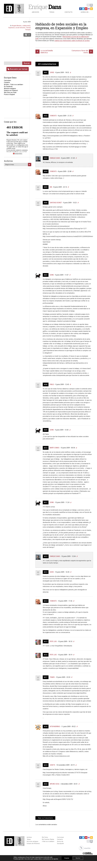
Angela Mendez (17, 25)
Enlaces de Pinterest (33, 843)
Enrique (44, 7)
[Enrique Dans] (14, 9)
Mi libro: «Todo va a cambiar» (13, 84)
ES (91, 5)
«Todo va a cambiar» (48, 841)
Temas (51, 12)
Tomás (52, 677)
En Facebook (8, 86)
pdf (37, 39)
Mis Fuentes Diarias (48, 839)
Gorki (52, 275)
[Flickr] (88, 8)
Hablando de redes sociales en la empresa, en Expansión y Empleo (61, 26)
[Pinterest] (86, 8)
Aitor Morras (55, 726)
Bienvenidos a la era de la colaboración (75, 37)
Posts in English (9, 94)
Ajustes (78, 858)
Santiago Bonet (56, 203)
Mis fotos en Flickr (10, 92)
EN (88, 5)
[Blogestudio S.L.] (84, 848)
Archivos (35, 12)
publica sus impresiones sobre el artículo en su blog (72, 41)
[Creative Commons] (87, 853)
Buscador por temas (18, 69)
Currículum (60, 837)
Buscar (27, 63)
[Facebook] (80, 8)
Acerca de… (85, 12)
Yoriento (53, 116)
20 (29, 35)
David (52, 572)
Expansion (11, 27)
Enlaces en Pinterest (11, 90)
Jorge (52, 72)
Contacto (68, 12)
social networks (20, 27)
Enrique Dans (55, 158)
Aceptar (66, 858)
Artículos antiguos (10, 88)
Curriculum (7, 80)
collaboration (26, 25)
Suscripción (60, 843)
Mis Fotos (45, 837)
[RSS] (91, 8)
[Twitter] (83, 8)
